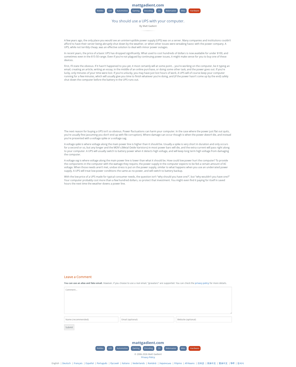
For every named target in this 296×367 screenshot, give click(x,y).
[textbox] (148, 300)
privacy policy (202, 283)
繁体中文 (223, 363)
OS (159, 10)
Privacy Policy (148, 357)
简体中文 (211, 363)
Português (102, 363)
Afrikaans (190, 363)
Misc (183, 10)
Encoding (148, 10)
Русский (114, 363)
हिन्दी (232, 363)
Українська (165, 363)
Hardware (194, 10)
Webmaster (171, 10)
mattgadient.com (148, 5)
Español (90, 363)
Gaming (136, 10)
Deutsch (66, 363)
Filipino (178, 363)
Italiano (126, 363)
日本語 (201, 363)
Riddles (100, 10)
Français (78, 363)
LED (110, 10)
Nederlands (139, 363)
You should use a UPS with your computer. (148, 20)
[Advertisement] (148, 105)
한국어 (240, 363)
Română (152, 363)
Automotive (122, 10)
